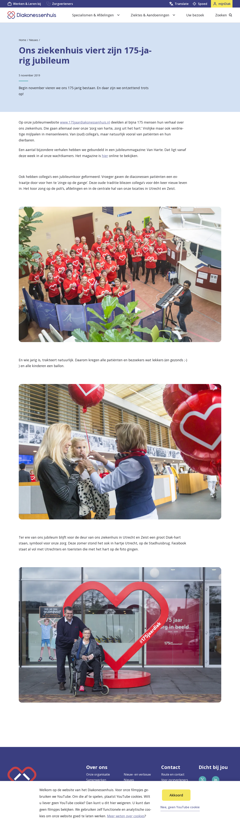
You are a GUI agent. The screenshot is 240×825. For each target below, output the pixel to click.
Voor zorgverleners (174, 780)
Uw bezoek (195, 15)
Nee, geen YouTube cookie (180, 807)
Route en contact (172, 774)
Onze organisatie (98, 774)
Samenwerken (96, 780)
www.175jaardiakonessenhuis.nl (85, 122)
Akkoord (176, 795)
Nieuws (33, 40)
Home (22, 40)
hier (105, 155)
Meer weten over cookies (126, 816)
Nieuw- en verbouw (137, 774)
